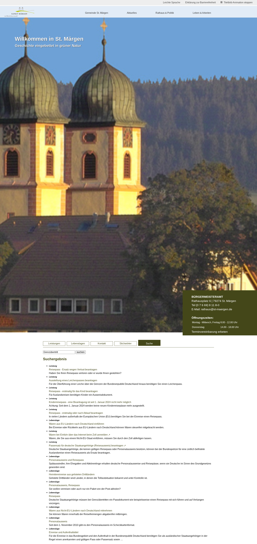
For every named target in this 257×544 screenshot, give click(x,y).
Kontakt (102, 343)
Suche (149, 343)
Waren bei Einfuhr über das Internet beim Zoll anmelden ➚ (79, 434)
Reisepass (54, 496)
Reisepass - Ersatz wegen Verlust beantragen (73, 369)
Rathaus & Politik (165, 13)
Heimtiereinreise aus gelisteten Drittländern (72, 474)
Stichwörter (125, 343)
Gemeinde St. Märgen (96, 13)
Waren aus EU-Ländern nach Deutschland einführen (76, 424)
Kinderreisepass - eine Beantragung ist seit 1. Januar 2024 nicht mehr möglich (90, 402)
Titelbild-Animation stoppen (238, 2)
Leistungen (54, 343)
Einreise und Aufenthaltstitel (63, 532)
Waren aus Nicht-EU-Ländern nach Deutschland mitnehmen (80, 510)
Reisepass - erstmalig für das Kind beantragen (73, 391)
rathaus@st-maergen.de (216, 309)
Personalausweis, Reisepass (64, 485)
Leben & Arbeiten (202, 13)
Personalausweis (58, 521)
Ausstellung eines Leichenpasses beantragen (73, 380)
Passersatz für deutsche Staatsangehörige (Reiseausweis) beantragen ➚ (87, 445)
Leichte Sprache (171, 2)
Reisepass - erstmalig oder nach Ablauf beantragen (76, 413)
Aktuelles (132, 13)
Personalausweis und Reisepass (66, 460)
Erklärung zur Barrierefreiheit (200, 2)
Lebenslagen (78, 343)
